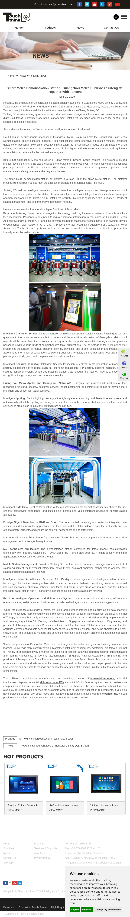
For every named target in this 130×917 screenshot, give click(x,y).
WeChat (124, 356)
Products (49, 27)
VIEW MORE (15, 810)
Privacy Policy (42, 858)
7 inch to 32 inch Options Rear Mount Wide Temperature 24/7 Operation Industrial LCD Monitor (24, 805)
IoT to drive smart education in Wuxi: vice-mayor (46, 738)
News (80, 27)
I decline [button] (86, 909)
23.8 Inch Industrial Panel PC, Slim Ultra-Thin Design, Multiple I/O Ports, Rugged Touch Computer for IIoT (106, 805)
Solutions (8, 848)
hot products (23, 756)
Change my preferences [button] (108, 909)
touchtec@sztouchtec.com (57, 4)
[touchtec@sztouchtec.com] (124, 363)
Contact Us (111, 27)
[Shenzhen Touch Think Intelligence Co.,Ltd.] (16, 20)
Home (19, 27)
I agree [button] (75, 909)
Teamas (124, 368)
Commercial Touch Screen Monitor (24, 913)
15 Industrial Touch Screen (32, 907)
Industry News (38, 75)
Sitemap (8, 862)
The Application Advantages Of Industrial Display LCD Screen (54, 745)
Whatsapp (124, 378)
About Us (39, 853)
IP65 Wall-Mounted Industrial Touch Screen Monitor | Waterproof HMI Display (65, 805)
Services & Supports (45, 848)
